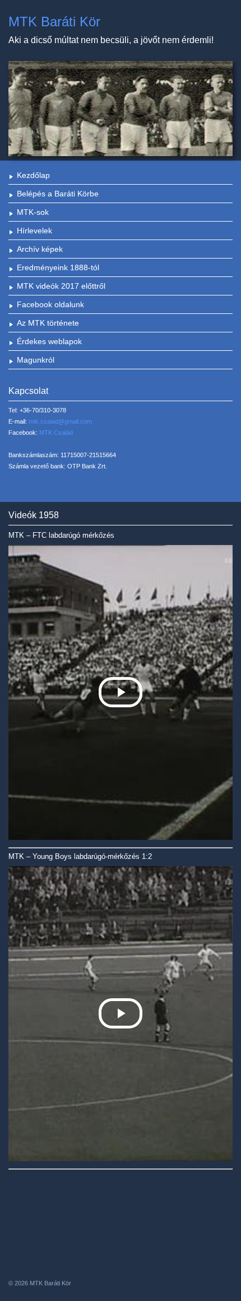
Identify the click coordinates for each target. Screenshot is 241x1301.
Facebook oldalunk (50, 304)
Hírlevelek (34, 230)
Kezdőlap (33, 175)
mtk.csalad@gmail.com (60, 421)
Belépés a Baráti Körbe (58, 193)
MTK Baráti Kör (54, 21)
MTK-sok (33, 212)
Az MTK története (48, 322)
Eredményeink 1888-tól (58, 267)
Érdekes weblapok (49, 341)
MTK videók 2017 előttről (61, 285)
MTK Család (56, 432)
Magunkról (35, 359)
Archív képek (40, 249)
